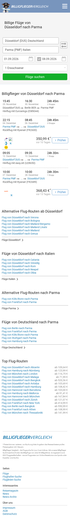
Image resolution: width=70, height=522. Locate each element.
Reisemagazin (10, 490)
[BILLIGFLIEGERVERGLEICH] (24, 10)
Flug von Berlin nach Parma (17, 328)
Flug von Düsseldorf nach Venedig (20, 263)
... (22, 126)
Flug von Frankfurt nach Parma (19, 302)
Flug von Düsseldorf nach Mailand (20, 230)
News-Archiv (10, 496)
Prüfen (61, 140)
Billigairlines (45, 453)
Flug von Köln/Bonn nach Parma (20, 298)
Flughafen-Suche (12, 476)
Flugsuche (27, 450)
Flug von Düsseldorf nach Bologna (21, 220)
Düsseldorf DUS (36, 126)
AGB (5, 510)
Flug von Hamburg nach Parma (19, 341)
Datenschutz (10, 513)
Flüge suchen (35, 77)
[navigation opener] (64, 6)
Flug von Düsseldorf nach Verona (20, 217)
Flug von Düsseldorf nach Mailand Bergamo (26, 223)
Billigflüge (27, 453)
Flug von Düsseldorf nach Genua (20, 233)
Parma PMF (10, 126)
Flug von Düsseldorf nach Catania (20, 259)
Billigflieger (7, 450)
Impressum (9, 507)
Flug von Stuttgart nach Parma (19, 337)
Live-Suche (14, 458)
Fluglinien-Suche (12, 479)
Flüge (6, 473)
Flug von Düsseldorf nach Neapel (20, 269)
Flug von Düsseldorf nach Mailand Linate (24, 227)
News (6, 493)
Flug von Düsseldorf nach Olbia (19, 272)
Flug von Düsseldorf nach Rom (19, 266)
